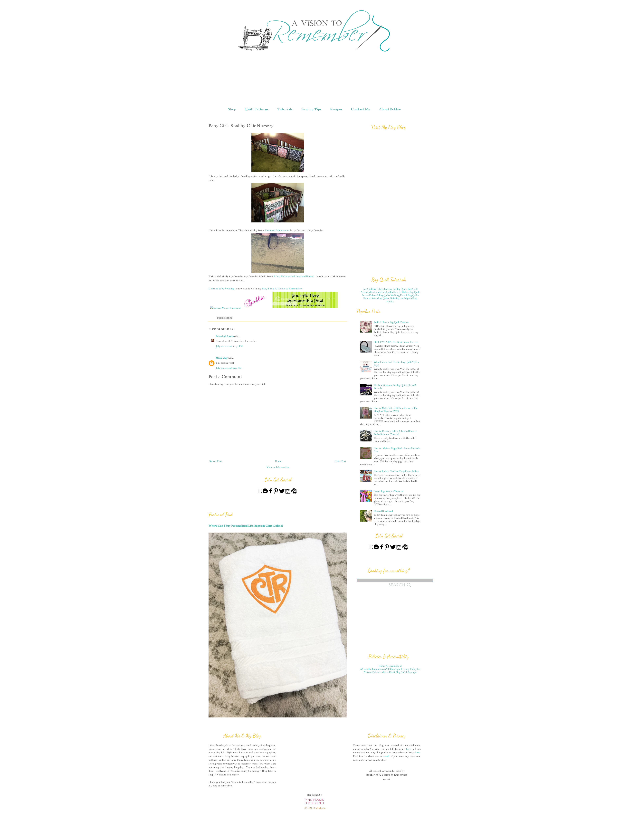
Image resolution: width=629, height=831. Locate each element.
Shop (232, 109)
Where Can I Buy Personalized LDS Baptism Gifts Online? (246, 525)
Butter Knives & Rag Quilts (376, 295)
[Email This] (218, 317)
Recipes (336, 109)
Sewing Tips (311, 109)
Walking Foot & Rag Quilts (405, 295)
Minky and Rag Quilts (381, 292)
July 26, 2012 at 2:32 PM (228, 367)
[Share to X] (224, 317)
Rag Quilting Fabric (373, 288)
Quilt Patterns (256, 109)
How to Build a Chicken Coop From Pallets (396, 471)
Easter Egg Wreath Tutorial (388, 491)
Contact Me (360, 109)
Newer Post (215, 461)
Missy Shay (222, 357)
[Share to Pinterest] (230, 317)
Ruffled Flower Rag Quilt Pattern (391, 322)
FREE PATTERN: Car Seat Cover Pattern (396, 342)
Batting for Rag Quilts (395, 288)
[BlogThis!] (221, 317)
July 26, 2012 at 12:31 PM (229, 346)
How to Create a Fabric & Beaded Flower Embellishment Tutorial (395, 433)
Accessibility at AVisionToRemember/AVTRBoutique (381, 667)
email (386, 756)
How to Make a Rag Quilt (406, 292)
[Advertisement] (314, 80)
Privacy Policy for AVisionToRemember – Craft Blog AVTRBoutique (391, 671)
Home (278, 461)
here (408, 748)
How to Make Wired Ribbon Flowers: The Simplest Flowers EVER (396, 410)
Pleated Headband (383, 511)
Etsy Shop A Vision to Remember (282, 288)
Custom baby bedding (221, 288)
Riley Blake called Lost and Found (293, 276)
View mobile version (278, 467)
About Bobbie (390, 109)
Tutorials (285, 109)
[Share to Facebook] (227, 317)
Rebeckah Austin (225, 336)
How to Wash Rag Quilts (376, 298)
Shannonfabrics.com (277, 230)
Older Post (340, 461)
